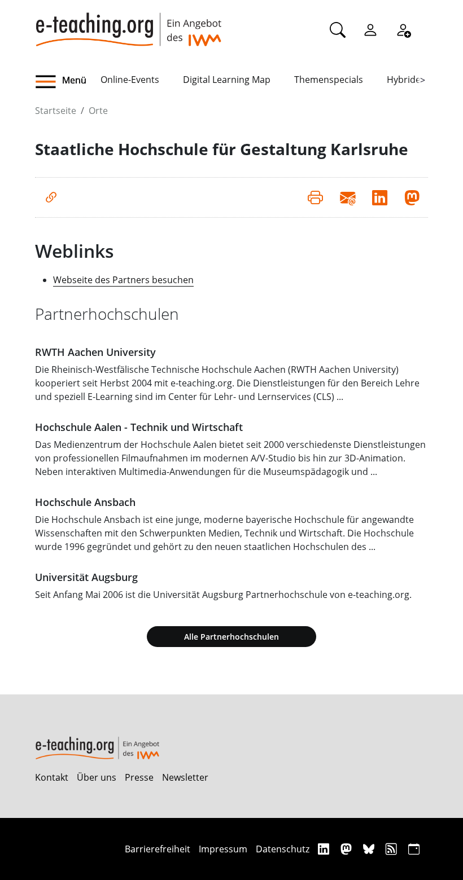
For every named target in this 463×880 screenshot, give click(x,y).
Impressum (223, 849)
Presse (139, 777)
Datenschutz (282, 849)
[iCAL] (414, 848)
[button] (68, 81)
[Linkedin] (325, 848)
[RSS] (393, 848)
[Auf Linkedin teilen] (380, 197)
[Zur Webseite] (51, 197)
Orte (98, 110)
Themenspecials (328, 79)
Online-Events (130, 79)
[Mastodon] (347, 848)
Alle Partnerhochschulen (231, 636)
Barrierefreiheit (157, 849)
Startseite (55, 110)
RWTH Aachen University (95, 352)
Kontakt (51, 777)
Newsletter (185, 777)
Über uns (96, 777)
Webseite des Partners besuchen (123, 280)
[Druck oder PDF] (315, 197)
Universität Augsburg (86, 577)
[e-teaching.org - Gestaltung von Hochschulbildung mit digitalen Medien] (128, 23)
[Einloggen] (370, 29)
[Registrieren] (403, 29)
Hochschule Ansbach (85, 502)
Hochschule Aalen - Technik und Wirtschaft (139, 427)
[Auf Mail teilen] (347, 197)
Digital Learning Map (226, 79)
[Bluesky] (370, 848)
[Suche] (338, 29)
